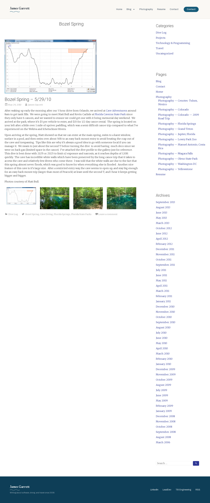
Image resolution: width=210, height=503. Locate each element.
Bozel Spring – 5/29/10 (28, 99)
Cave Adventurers (116, 110)
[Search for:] (177, 463)
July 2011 (161, 270)
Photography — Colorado (173, 109)
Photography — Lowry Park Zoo (177, 139)
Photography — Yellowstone (175, 169)
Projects (160, 37)
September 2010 (165, 322)
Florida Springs (62, 214)
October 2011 (163, 259)
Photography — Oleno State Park (178, 158)
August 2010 (163, 327)
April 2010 (162, 348)
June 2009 (162, 395)
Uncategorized (164, 53)
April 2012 (162, 238)
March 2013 (162, 223)
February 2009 (164, 405)
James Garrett (35, 104)
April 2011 (162, 285)
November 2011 (165, 254)
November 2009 (166, 374)
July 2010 (161, 332)
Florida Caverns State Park (110, 114)
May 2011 (161, 280)
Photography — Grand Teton (175, 128)
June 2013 (161, 212)
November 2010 (165, 311)
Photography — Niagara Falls (175, 153)
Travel (159, 48)
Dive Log (13, 214)
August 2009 (163, 384)
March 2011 (162, 290)
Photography (146, 9)
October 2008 (164, 426)
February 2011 (164, 296)
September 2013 (165, 202)
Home (119, 9)
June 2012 (162, 233)
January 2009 (164, 411)
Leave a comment (107, 214)
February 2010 (164, 358)
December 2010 (165, 306)
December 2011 (165, 249)
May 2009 (162, 400)
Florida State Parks (81, 214)
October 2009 (164, 379)
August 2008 (163, 437)
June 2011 (161, 275)
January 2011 (163, 301)
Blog (129, 9)
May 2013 (161, 217)
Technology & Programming (173, 43)
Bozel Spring (32, 214)
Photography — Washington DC (177, 163)
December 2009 (165, 369)
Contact (174, 9)
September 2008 (166, 431)
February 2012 (164, 243)
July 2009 (161, 390)
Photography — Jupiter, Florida (176, 134)
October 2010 (164, 317)
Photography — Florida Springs (177, 123)
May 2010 (161, 343)
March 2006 (163, 442)
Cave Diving (46, 214)
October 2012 (164, 228)
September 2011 (165, 264)
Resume (161, 9)
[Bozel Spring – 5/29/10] (50, 92)
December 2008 (165, 416)
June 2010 (161, 337)
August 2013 (163, 207)
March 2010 (163, 353)
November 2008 (165, 421)
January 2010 (163, 364)
